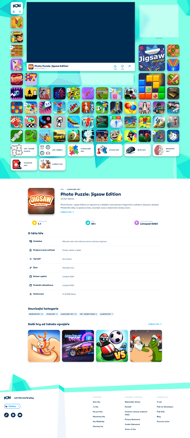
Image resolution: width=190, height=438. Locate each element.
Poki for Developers (165, 407)
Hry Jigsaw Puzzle (88, 314)
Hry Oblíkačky (98, 422)
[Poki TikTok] (6, 415)
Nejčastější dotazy (132, 402)
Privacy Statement (132, 419)
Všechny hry (98, 426)
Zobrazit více (66, 212)
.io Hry (95, 407)
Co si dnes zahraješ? (20, 11)
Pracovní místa (163, 422)
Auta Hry (96, 402)
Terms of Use (130, 429)
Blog (159, 417)
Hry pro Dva (98, 412)
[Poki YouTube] (20, 415)
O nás (159, 402)
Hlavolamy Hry (73, 189)
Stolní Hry (52, 314)
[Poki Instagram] (13, 415)
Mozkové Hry (36, 314)
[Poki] (17, 6)
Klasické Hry (106, 314)
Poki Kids (161, 412)
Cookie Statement (132, 424)
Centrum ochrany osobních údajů (136, 413)
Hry (62, 189)
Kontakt (128, 407)
